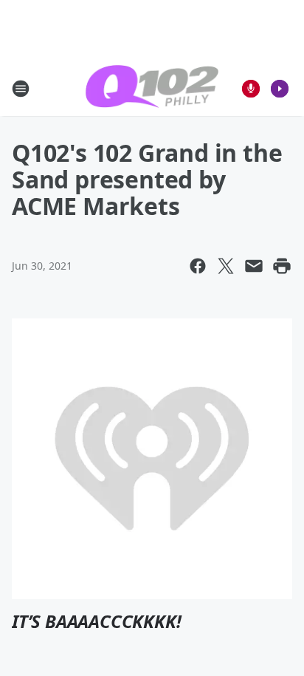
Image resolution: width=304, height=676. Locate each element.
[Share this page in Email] (253, 266)
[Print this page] (282, 266)
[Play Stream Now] (280, 89)
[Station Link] (152, 88)
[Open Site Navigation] (21, 89)
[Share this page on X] (225, 266)
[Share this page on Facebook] (197, 266)
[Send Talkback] (251, 89)
